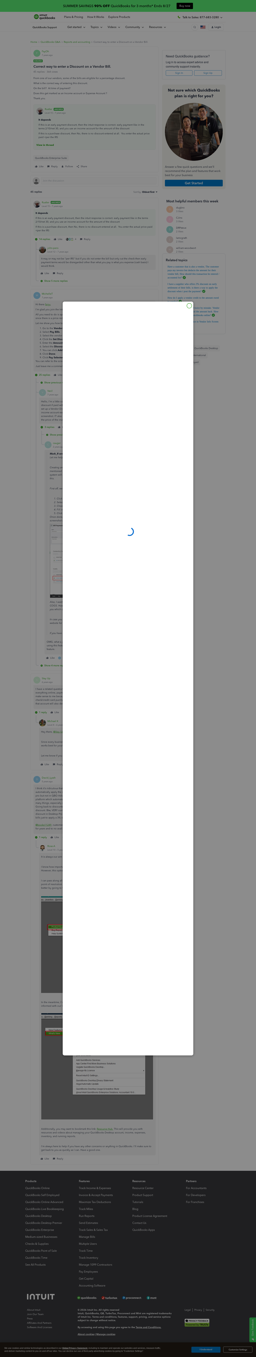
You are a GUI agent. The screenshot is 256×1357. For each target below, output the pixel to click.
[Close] (189, 305)
